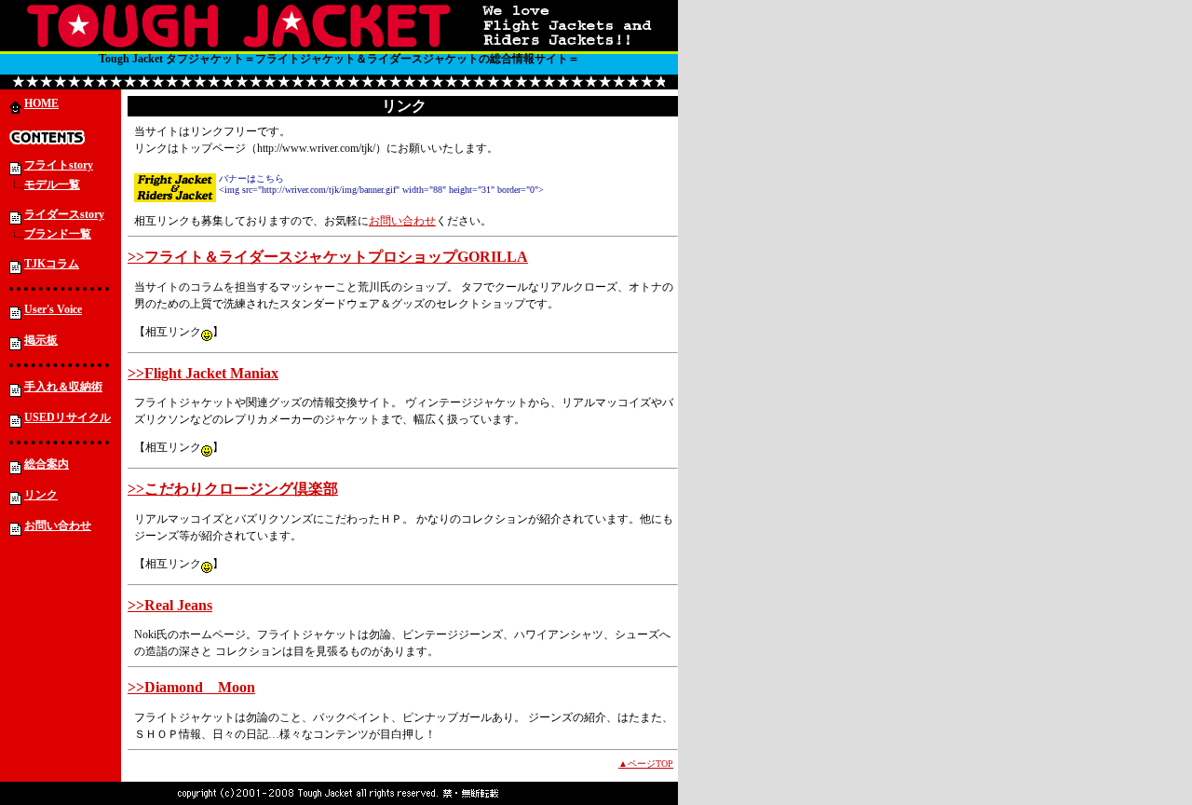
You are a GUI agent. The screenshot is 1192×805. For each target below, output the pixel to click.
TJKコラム (51, 263)
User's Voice (53, 309)
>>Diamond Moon (191, 687)
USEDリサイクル (67, 417)
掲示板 (41, 340)
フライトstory (58, 164)
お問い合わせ (57, 525)
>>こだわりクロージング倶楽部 (233, 489)
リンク (41, 494)
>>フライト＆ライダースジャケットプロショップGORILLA (328, 257)
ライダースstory (64, 214)
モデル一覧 (52, 184)
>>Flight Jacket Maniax (203, 373)
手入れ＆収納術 (63, 386)
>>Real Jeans (170, 605)
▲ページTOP (645, 763)
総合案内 (46, 464)
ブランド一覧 (57, 233)
